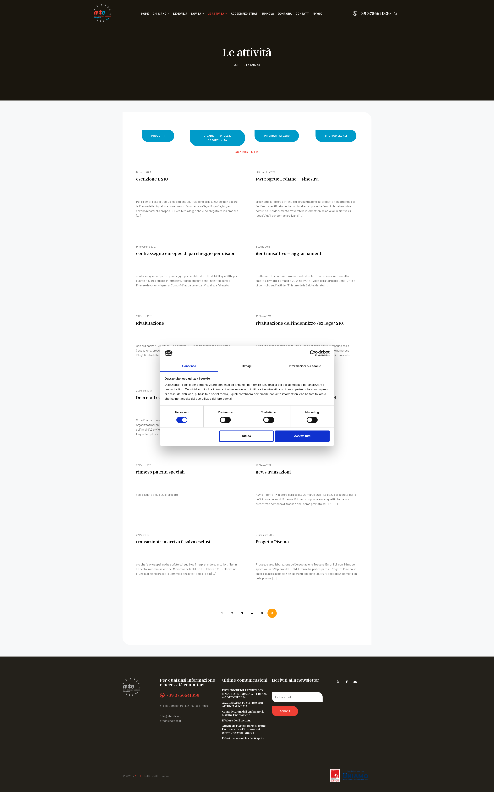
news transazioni (273, 472)
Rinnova (268, 13)
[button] (158, 136)
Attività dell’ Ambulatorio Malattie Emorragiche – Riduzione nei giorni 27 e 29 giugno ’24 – (244, 729)
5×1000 (317, 13)
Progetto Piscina (272, 541)
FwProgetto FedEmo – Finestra (287, 179)
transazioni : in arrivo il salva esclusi (173, 541)
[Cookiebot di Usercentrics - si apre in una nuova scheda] (313, 353)
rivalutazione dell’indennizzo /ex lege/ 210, (300, 323)
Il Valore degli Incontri (236, 720)
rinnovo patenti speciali (160, 472)
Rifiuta (246, 436)
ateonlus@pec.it (170, 720)
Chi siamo (160, 13)
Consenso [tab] (189, 366)
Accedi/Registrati (244, 13)
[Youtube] (338, 682)
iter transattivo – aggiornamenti (289, 253)
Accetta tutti (302, 436)
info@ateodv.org (170, 716)
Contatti (303, 13)
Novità (196, 13)
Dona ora (285, 13)
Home (145, 13)
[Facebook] (347, 682)
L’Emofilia (180, 13)
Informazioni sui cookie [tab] (305, 366)
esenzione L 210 (152, 179)
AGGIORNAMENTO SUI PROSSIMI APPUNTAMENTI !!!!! (242, 704)
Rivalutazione (150, 323)
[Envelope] (355, 682)
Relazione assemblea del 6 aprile (243, 738)
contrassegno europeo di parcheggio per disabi (185, 253)
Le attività (216, 13)
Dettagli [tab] (247, 366)
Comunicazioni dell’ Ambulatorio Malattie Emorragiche (243, 713)
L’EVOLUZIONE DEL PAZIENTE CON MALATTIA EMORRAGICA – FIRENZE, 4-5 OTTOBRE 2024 (244, 693)
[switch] (225, 420)
